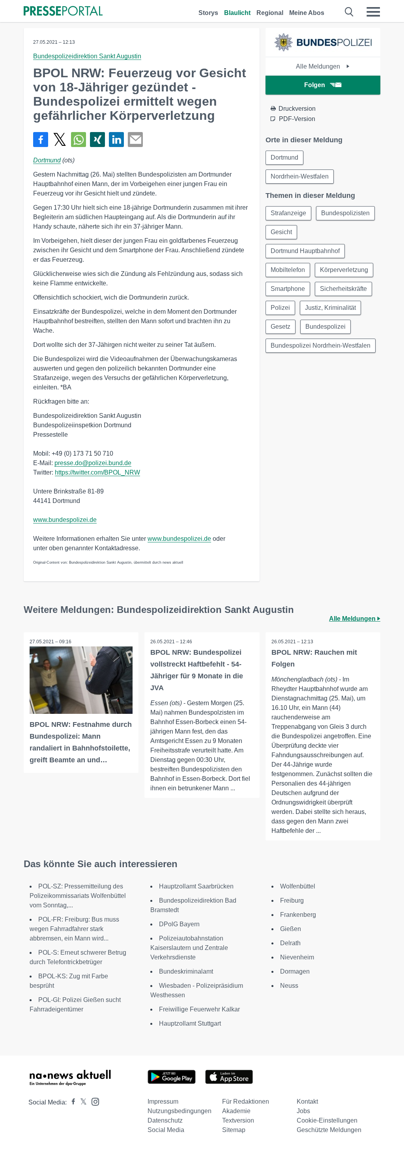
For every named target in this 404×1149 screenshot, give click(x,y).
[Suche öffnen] (349, 11)
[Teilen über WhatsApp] (78, 139)
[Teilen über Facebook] (40, 139)
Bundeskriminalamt (186, 971)
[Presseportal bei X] (81, 1102)
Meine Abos (306, 12)
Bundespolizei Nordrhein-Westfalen (320, 345)
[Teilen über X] (59, 139)
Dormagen (295, 971)
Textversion (238, 1120)
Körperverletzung (344, 269)
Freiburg (292, 900)
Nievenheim (297, 957)
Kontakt (307, 1101)
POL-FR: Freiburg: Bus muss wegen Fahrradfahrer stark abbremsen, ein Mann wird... (74, 929)
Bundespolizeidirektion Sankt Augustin (87, 56)
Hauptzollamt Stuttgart (190, 1023)
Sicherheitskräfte (343, 288)
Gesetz (280, 326)
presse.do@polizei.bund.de (92, 463)
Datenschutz (165, 1120)
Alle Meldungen (319, 66)
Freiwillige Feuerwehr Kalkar (199, 1009)
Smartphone (288, 288)
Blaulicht (237, 12)
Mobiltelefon (288, 269)
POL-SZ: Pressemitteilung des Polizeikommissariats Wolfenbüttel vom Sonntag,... (78, 896)
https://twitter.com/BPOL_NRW (97, 472)
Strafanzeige (288, 213)
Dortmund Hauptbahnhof (305, 251)
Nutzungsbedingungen (179, 1111)
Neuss (289, 985)
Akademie (236, 1111)
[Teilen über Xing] (97, 139)
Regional (269, 12)
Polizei (280, 307)
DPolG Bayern (179, 924)
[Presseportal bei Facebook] (71, 1102)
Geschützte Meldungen (329, 1130)
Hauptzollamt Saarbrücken (196, 886)
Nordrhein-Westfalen (300, 176)
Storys (208, 12)
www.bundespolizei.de (65, 519)
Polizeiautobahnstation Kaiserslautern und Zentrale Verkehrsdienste (189, 948)
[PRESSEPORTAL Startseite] (63, 12)
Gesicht (281, 232)
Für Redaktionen (245, 1101)
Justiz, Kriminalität (330, 307)
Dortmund (47, 160)
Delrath (290, 943)
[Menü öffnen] (373, 11)
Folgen (314, 85)
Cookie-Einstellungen (327, 1120)
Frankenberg (298, 914)
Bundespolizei (325, 326)
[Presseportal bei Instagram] (93, 1101)
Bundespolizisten (345, 213)
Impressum (163, 1101)
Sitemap (233, 1130)
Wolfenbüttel (297, 886)
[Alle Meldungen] (322, 50)
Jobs (303, 1111)
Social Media (166, 1130)
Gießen (290, 929)
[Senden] (135, 139)
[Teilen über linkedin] (116, 139)
